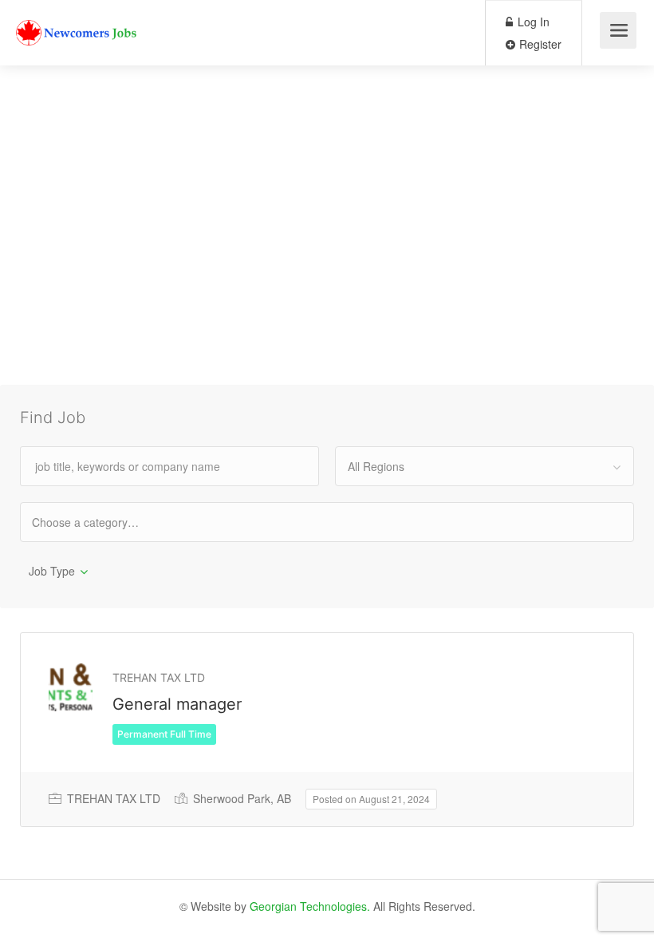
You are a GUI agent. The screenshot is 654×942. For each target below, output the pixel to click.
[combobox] (484, 466)
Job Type (52, 571)
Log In (532, 22)
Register (538, 44)
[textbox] (99, 521)
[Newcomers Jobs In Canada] (77, 20)
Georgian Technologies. (310, 906)
